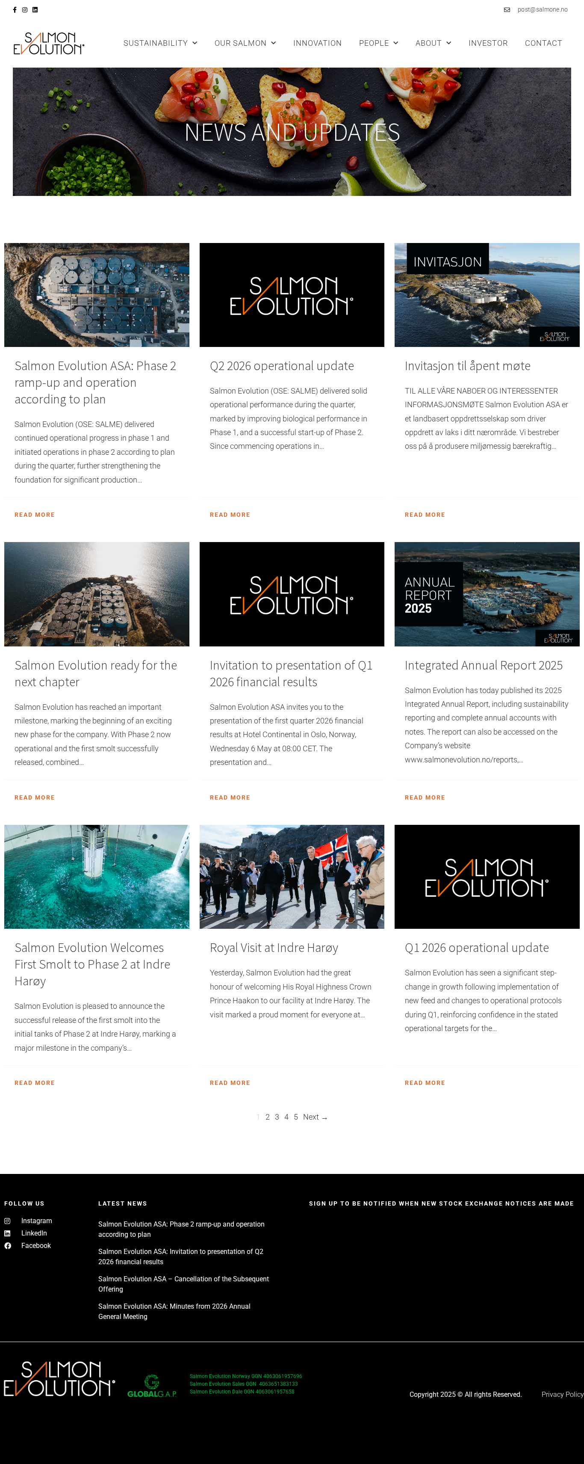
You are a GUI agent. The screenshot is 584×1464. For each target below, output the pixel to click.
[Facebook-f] (15, 10)
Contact (544, 43)
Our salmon (241, 43)
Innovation (317, 43)
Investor (488, 43)
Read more (35, 514)
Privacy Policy (563, 1394)
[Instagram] (25, 10)
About (429, 43)
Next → (315, 1116)
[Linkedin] (35, 10)
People (374, 43)
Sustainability (156, 43)
